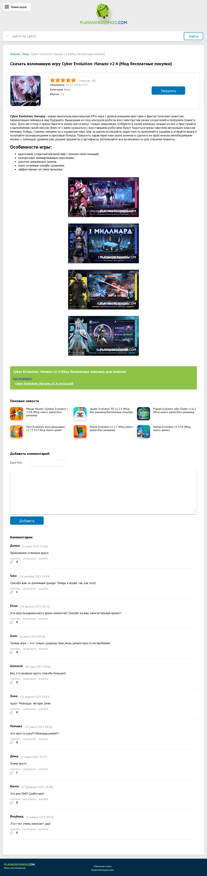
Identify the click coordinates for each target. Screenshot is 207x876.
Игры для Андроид (19, 866)
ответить (15, 558)
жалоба (43, 558)
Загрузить (168, 90)
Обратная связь (103, 866)
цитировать (29, 558)
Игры (67, 89)
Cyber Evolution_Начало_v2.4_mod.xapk (44, 383)
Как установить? (22, 378)
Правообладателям (102, 869)
